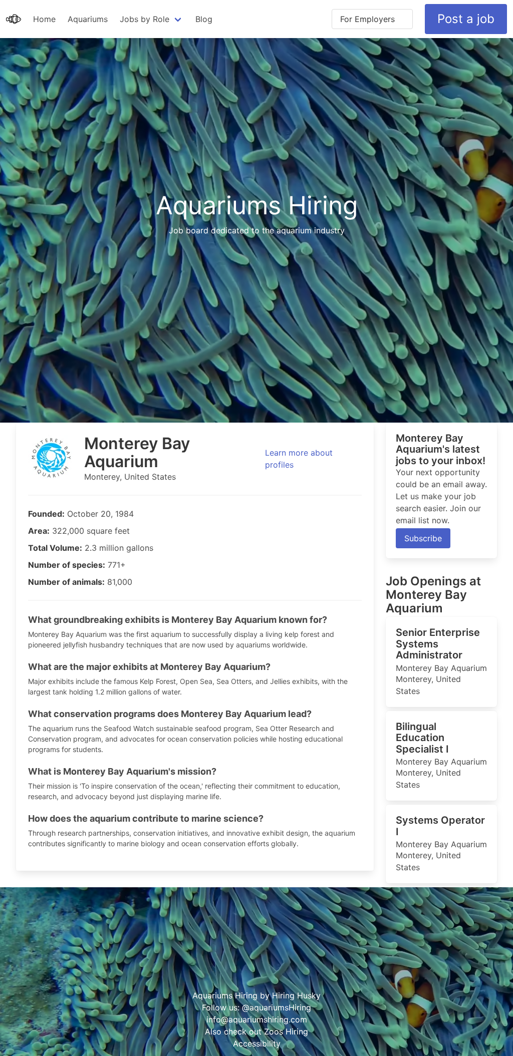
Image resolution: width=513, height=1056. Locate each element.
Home (44, 19)
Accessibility (257, 1043)
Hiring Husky (296, 995)
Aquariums (88, 19)
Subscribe (423, 538)
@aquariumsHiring (276, 1007)
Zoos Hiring (286, 1031)
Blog (203, 19)
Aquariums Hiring (257, 205)
